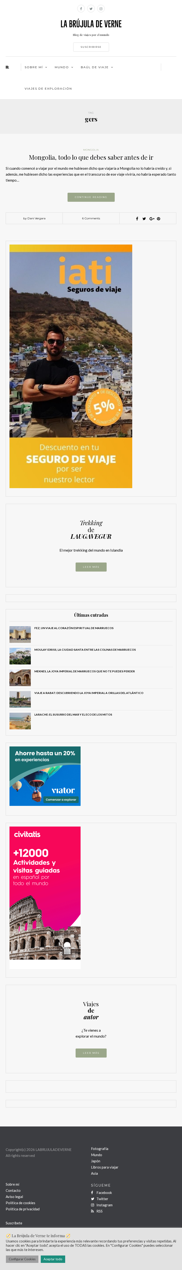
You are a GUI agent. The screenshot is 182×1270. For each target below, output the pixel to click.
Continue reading (91, 197)
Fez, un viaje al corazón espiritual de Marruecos (74, 628)
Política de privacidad (23, 1209)
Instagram (104, 1205)
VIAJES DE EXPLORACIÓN (48, 88)
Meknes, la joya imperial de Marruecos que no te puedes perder (84, 671)
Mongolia (91, 149)
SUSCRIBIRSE (91, 46)
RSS (99, 1211)
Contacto (13, 1190)
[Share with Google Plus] (151, 219)
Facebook (104, 1192)
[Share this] (137, 219)
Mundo (96, 1155)
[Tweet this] (144, 219)
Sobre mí (12, 1184)
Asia (94, 1173)
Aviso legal (14, 1196)
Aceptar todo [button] (53, 1259)
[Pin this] (158, 219)
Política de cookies (20, 1203)
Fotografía (99, 1148)
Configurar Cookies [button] (22, 1259)
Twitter (102, 1199)
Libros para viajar (104, 1167)
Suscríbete (14, 1223)
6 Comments (91, 218)
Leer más (91, 566)
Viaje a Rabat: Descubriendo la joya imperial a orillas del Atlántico (88, 693)
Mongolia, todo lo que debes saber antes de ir (91, 157)
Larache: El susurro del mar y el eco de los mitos (73, 714)
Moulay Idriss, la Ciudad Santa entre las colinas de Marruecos (85, 649)
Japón (95, 1161)
